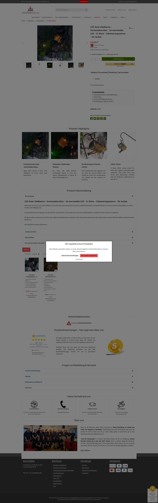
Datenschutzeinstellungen (70, 256)
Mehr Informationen (79, 251)
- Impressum (79, 259)
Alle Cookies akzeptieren (89, 256)
